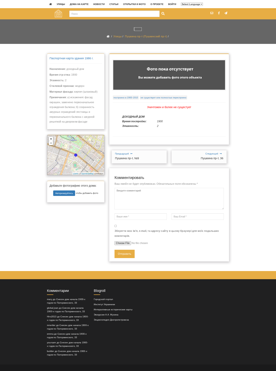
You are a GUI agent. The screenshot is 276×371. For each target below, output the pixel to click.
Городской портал (103, 299)
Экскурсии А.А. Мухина (106, 314)
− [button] (51, 143)
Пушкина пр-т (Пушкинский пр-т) (146, 36)
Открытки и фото (134, 4)
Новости (99, 4)
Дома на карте (79, 4)
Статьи (113, 4)
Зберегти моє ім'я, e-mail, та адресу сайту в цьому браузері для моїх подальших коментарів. (167, 233)
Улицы (61, 4)
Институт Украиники (104, 304)
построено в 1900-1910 (126, 97)
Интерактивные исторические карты (113, 309)
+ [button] (51, 138)
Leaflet (75, 173)
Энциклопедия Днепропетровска (111, 319)
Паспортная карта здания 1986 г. (71, 58)
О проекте (156, 4)
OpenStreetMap (87, 173)
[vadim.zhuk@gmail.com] (211, 13)
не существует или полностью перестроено (163, 97)
